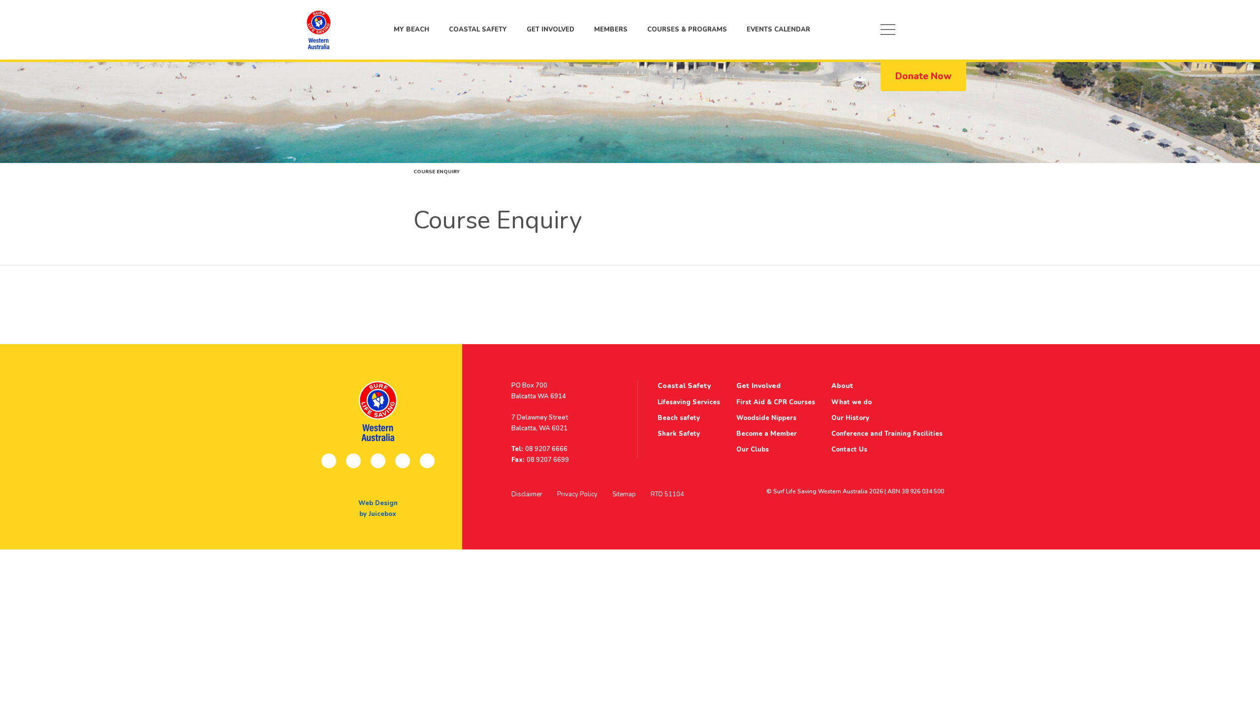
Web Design (378, 503)
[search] (952, 29)
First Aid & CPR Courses (775, 402)
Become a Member (766, 433)
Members (611, 29)
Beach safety (679, 418)
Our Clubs (752, 449)
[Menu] (888, 29)
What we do (851, 402)
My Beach (318, 29)
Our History (850, 418)
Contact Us (849, 449)
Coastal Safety (478, 29)
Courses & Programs (687, 29)
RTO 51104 (667, 494)
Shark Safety (679, 433)
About (842, 385)
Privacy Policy (577, 494)
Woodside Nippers (766, 418)
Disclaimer (526, 494)
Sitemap (624, 494)
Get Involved (550, 29)
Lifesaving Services (689, 402)
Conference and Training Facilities (887, 433)
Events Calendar (778, 29)
